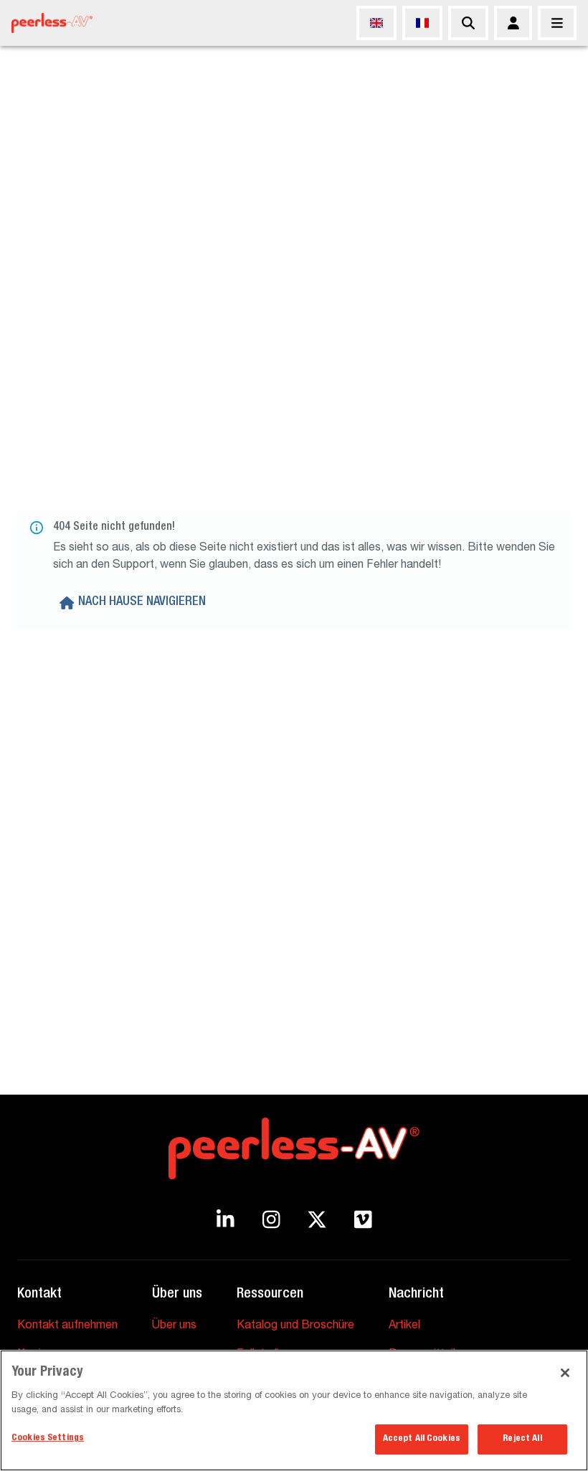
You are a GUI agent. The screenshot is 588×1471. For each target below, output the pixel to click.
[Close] (565, 1373)
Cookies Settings (47, 1438)
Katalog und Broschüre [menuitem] (295, 1326)
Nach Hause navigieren (142, 602)
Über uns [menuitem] (174, 1326)
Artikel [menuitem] (404, 1326)
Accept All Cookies (421, 1439)
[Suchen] (468, 23)
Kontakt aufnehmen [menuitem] (67, 1326)
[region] (294, 1410)
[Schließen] (557, 23)
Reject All (522, 1439)
